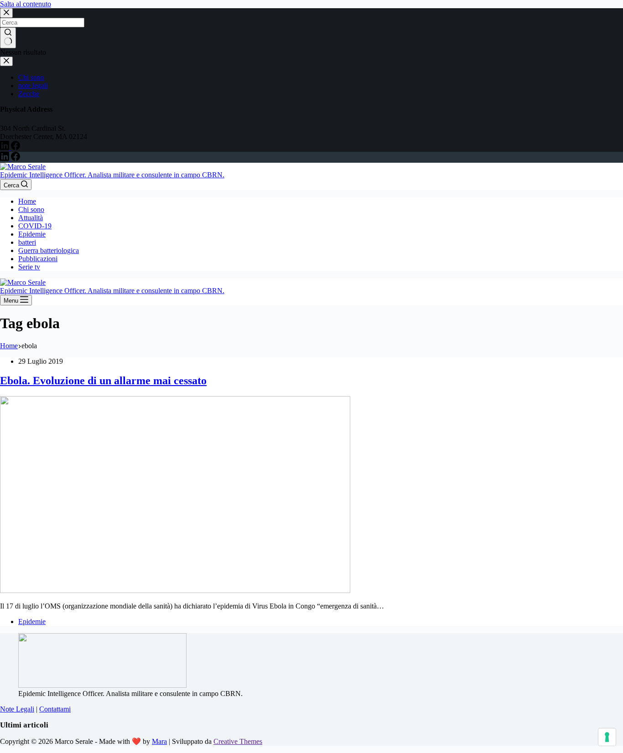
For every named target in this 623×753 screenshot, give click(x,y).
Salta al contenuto (25, 4)
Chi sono (31, 209)
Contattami (55, 709)
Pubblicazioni (37, 259)
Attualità (30, 218)
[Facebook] (15, 158)
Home (27, 201)
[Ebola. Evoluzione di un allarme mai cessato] (175, 590)
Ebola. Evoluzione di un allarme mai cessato (103, 381)
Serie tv (29, 267)
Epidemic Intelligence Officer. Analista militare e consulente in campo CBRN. (112, 175)
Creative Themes (237, 741)
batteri (27, 242)
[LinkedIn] (5, 158)
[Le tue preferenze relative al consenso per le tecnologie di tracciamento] (607, 737)
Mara (159, 741)
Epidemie (32, 234)
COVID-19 (35, 226)
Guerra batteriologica (48, 250)
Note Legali (17, 709)
